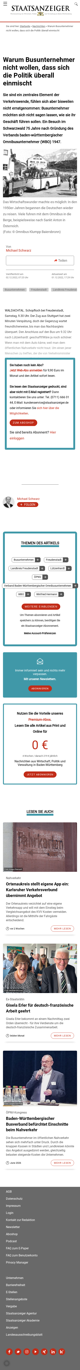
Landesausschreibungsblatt (24, 1334)
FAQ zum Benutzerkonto (22, 1255)
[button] (6, 1363)
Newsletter (13, 1227)
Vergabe (11, 1306)
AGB (9, 1191)
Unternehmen (14, 1278)
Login (9, 1213)
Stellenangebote (16, 1299)
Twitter (18, 1351)
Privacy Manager (17, 1262)
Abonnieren (40, 688)
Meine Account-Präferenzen (40, 633)
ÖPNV (37, 577)
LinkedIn (53, 1351)
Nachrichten (38, 26)
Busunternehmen (24, 559)
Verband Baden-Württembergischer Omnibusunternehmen (37, 585)
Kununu (62, 1351)
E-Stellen (11, 1292)
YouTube (35, 1351)
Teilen (62, 260)
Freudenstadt (54, 559)
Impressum (13, 1206)
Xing (44, 1351)
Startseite (25, 26)
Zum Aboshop (23, 422)
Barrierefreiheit (15, 1285)
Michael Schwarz (18, 250)
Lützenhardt (57, 568)
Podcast (11, 1241)
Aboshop (12, 1234)
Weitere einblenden (41, 606)
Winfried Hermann (46, 594)
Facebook (9, 1351)
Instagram (27, 1351)
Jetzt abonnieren (40, 774)
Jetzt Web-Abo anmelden (26, 370)
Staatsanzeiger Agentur (21, 1313)
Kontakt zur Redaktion (20, 1220)
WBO (21, 594)
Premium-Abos (39, 719)
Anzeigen (12, 1327)
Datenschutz (14, 1198)
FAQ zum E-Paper (17, 1248)
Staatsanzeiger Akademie (22, 1320)
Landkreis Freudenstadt (24, 568)
